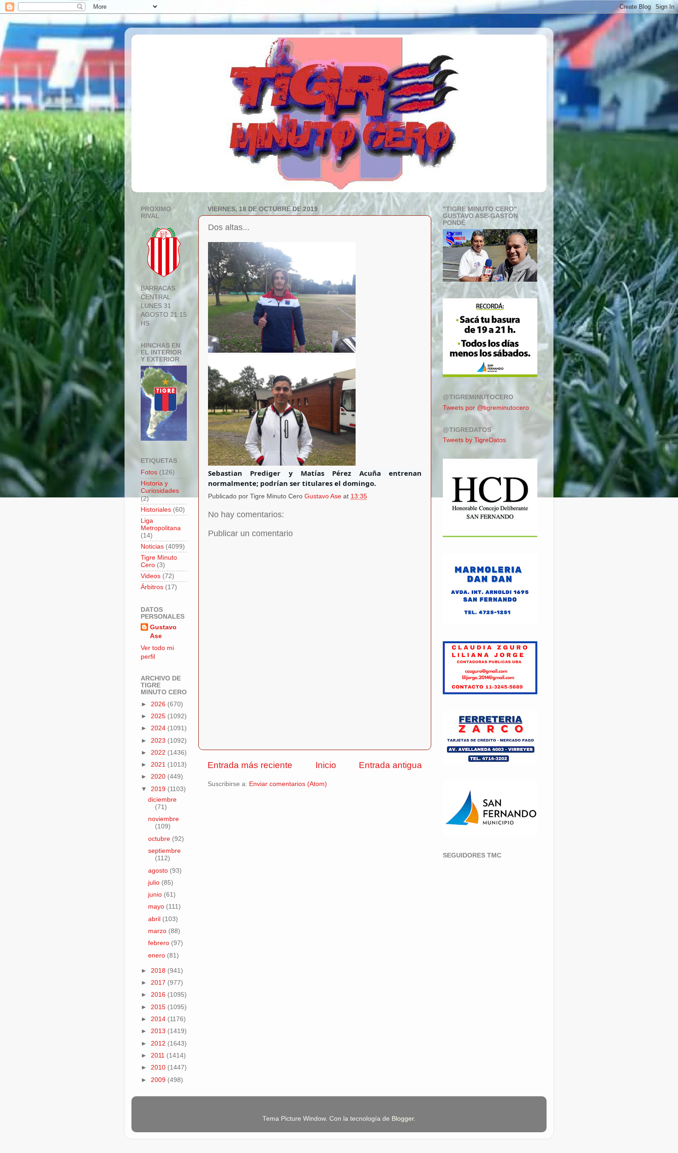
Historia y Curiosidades (160, 487)
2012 (159, 1043)
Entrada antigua (390, 765)
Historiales (156, 509)
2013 (159, 1031)
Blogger (403, 1118)
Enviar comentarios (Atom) (288, 783)
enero (157, 955)
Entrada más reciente (250, 765)
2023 (159, 740)
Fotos (149, 472)
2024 (159, 728)
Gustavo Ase (163, 631)
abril (155, 919)
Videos (151, 576)
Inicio (325, 765)
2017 (159, 982)
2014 (159, 1019)
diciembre (162, 799)
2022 (159, 752)
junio (156, 894)
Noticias (152, 546)
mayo (157, 906)
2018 (159, 970)
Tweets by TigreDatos (474, 440)
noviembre (163, 819)
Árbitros (152, 587)
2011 (159, 1055)
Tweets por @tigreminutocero (486, 407)
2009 (159, 1079)
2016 (159, 994)
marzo (158, 931)
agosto (159, 870)
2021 (159, 764)
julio (154, 882)
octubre (160, 838)
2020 (159, 776)
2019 (159, 789)
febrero (159, 943)
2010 (159, 1067)
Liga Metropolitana (161, 524)
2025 (159, 716)
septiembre (164, 850)
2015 (159, 1007)
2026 (159, 704)
